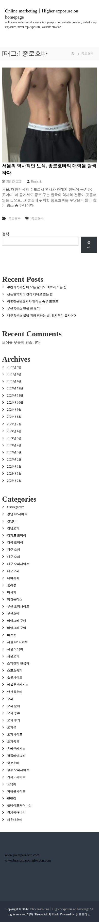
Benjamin (36, 181)
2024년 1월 (14, 466)
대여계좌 (13, 578)
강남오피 (13, 528)
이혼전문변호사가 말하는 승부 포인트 (32, 301)
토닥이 (11, 784)
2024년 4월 (14, 445)
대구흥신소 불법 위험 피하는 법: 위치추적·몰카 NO (41, 315)
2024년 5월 (14, 438)
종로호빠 (14, 218)
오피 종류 (13, 713)
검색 (5, 234)
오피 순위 (13, 706)
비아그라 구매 (16, 620)
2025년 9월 (14, 367)
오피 (10, 699)
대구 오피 (13, 556)
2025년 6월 (14, 381)
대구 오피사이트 (18, 564)
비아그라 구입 (16, 628)
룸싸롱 (11, 585)
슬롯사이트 (14, 677)
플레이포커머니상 (19, 805)
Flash (55, 914)
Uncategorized (15, 507)
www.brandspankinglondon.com (28, 860)
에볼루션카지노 (17, 684)
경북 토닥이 (15, 542)
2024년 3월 (14, 452)
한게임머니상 (16, 812)
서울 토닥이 (15, 649)
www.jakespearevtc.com (22, 855)
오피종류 (13, 741)
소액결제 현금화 (18, 663)
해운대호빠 (14, 819)
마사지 (11, 592)
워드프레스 (83, 914)
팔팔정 (11, 798)
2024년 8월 (14, 417)
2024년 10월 (15, 402)
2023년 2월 (14, 481)
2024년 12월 (15, 388)
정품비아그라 (16, 756)
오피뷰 (11, 727)
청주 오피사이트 (18, 770)
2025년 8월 (14, 374)
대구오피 (13, 571)
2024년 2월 (14, 459)
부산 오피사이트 (18, 606)
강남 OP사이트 (17, 514)
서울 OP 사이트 (17, 642)
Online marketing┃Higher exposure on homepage (58, 909)
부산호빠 (13, 613)
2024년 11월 (15, 395)
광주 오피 (13, 549)
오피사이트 (14, 734)
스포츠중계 (14, 670)
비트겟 (11, 635)
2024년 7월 (14, 424)
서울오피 (13, 656)
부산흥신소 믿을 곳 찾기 (23, 308)
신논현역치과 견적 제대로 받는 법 (30, 294)
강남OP (12, 521)
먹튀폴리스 (14, 599)
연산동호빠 (14, 692)
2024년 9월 (14, 409)
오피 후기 (13, 720)
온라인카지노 (16, 748)
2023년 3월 (14, 473)
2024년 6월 (14, 431)
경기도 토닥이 (16, 535)
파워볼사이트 (16, 791)
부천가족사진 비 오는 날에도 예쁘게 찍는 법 (37, 287)
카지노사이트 (16, 777)
